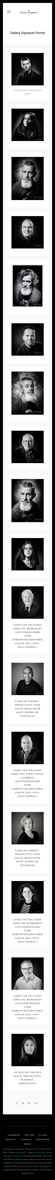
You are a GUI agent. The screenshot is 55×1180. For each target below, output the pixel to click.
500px (27, 1144)
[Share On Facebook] (17, 1103)
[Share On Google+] (36, 1103)
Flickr (43, 1135)
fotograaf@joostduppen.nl (12, 1156)
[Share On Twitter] (23, 1103)
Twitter (29, 1135)
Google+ (11, 1139)
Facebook (14, 1135)
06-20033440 (40, 1152)
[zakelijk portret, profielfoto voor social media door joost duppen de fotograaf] (22, 679)
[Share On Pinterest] (29, 1103)
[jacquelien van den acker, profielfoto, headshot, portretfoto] (22, 1050)
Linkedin (26, 1139)
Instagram (42, 1139)
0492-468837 (21, 1152)
